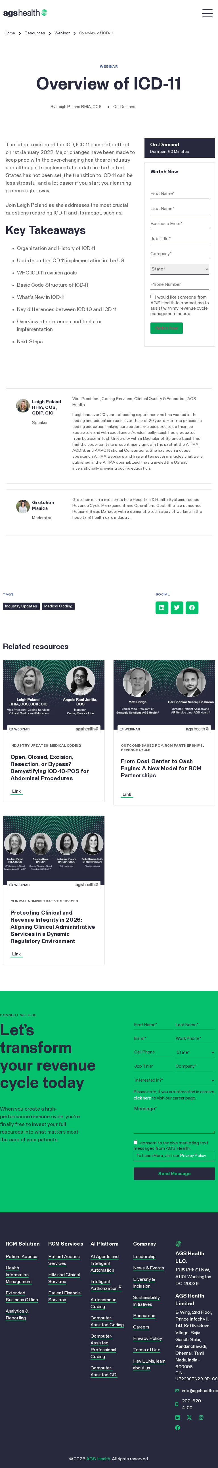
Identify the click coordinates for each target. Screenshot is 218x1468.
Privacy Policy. (193, 1156)
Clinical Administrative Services (44, 901)
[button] (162, 607)
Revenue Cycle (135, 750)
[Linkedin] (178, 1417)
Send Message (174, 1173)
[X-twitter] (190, 1417)
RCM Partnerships (184, 745)
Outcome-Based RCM (142, 745)
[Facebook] (178, 1428)
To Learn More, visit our (171, 1156)
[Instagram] (201, 1417)
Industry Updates (21, 606)
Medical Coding (58, 606)
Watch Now (166, 328)
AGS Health (98, 1459)
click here (142, 1098)
